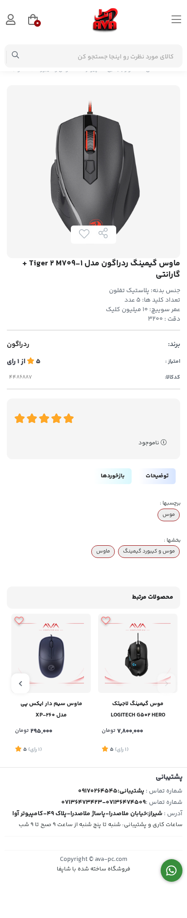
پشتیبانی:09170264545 (111, 791)
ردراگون (18, 345)
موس (168, 514)
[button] (166, 683)
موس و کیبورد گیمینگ (149, 551)
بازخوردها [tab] (112, 476)
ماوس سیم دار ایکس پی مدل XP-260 (51, 709)
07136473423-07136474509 (103, 802)
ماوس (103, 551)
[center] (15, 56)
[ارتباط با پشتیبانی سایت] (172, 870)
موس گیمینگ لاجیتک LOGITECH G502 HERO (138, 709)
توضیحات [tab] (157, 476)
